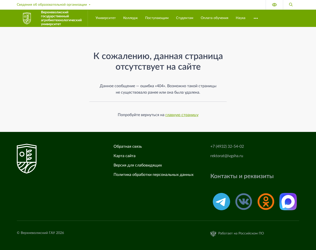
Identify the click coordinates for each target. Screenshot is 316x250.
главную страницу (181, 115)
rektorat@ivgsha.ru (226, 156)
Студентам (184, 18)
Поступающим (157, 18)
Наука (240, 18)
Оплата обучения (214, 18)
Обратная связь (128, 146)
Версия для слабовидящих (138, 165)
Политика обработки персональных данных (154, 175)
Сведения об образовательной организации (52, 4)
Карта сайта (125, 156)
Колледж (130, 18)
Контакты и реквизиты (242, 176)
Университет (106, 18)
